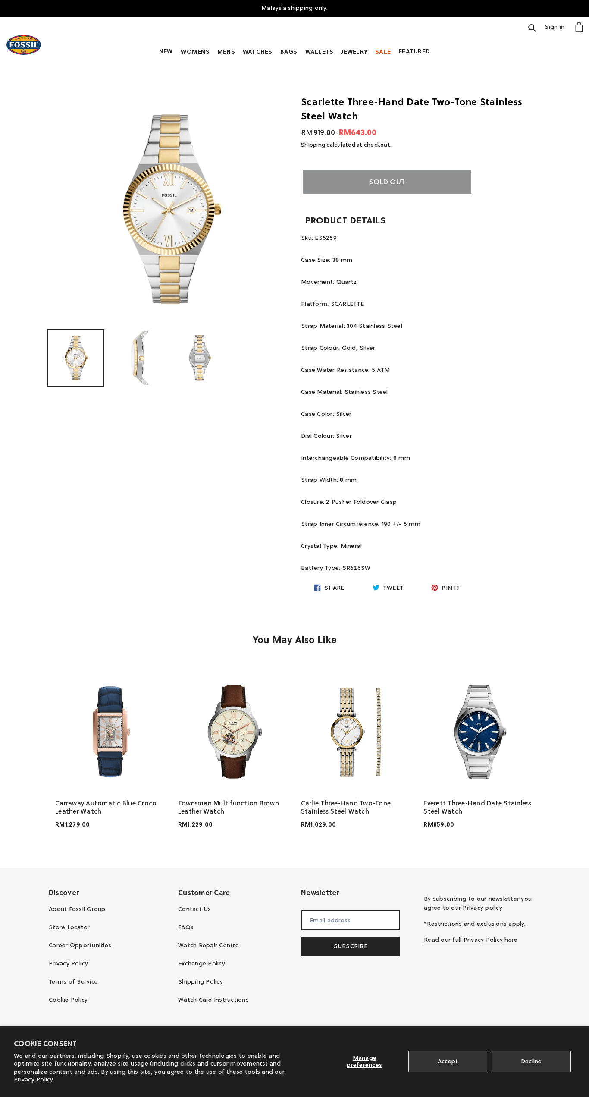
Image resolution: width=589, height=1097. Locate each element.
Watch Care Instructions (213, 999)
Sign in (557, 26)
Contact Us (194, 909)
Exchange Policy (201, 963)
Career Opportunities (80, 945)
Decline (531, 1061)
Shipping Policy (200, 981)
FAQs (186, 927)
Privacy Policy (33, 1079)
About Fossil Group (77, 909)
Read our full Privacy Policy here (470, 939)
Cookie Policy (68, 999)
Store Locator (69, 927)
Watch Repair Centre (208, 945)
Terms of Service (73, 981)
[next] (531, 754)
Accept (448, 1061)
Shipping (313, 144)
